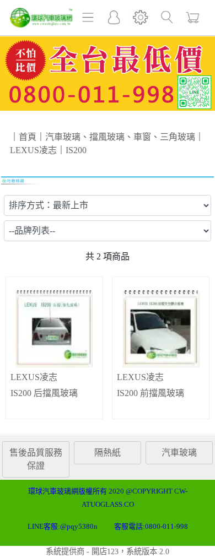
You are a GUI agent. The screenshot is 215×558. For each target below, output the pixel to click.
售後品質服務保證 (35, 459)
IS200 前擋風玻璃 (150, 393)
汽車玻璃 (179, 452)
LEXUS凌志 (33, 377)
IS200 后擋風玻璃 (44, 393)
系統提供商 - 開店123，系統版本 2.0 (107, 551)
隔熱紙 (107, 452)
